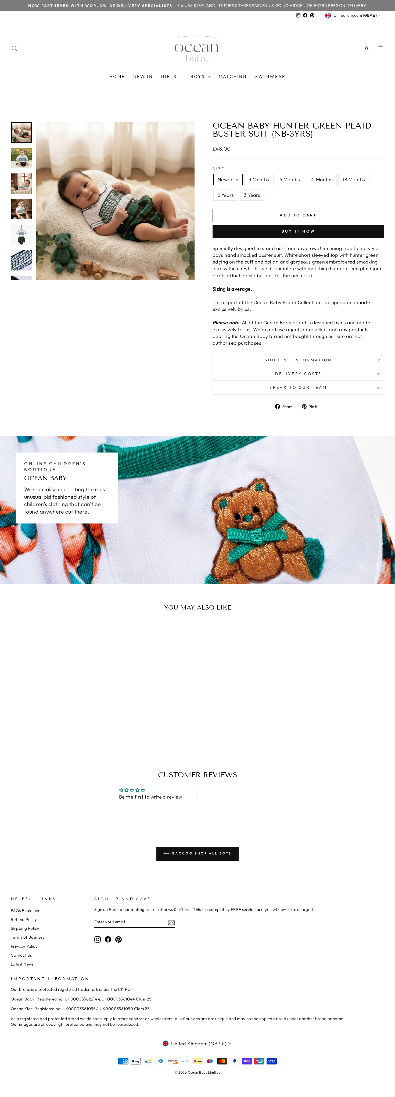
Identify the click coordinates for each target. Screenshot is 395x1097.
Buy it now (298, 231)
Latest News (22, 964)
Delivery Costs (298, 373)
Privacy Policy (24, 946)
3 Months (259, 179)
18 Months (354, 179)
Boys (199, 76)
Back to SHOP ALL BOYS (201, 853)
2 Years (226, 195)
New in (143, 76)
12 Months (321, 179)
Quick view (55, 706)
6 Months (289, 179)
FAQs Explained (26, 910)
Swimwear (270, 76)
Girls (169, 76)
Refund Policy (24, 919)
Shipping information (298, 360)
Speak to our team (298, 387)
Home (117, 76)
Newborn (228, 179)
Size (219, 168)
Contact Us (21, 955)
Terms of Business (27, 937)
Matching (233, 76)
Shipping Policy (25, 928)
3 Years (252, 195)
